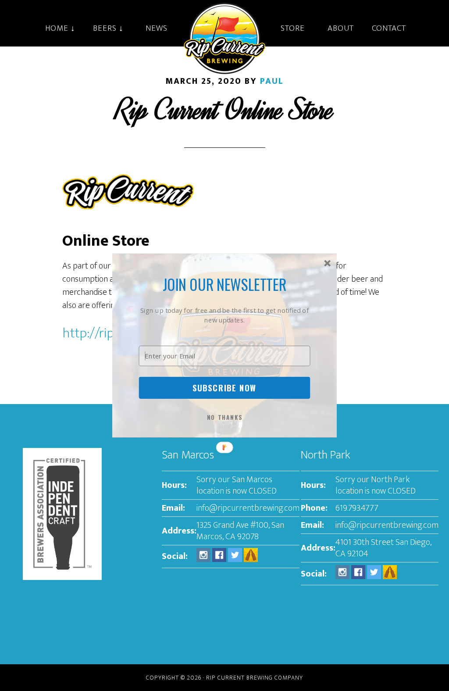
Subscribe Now (224, 387)
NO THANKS (225, 417)
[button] (224, 284)
